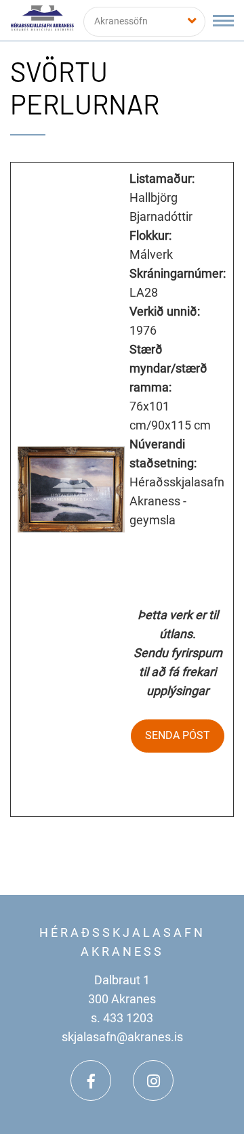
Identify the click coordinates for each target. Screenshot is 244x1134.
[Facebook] (90, 1080)
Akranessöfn (121, 21)
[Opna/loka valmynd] (223, 20)
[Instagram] (153, 1080)
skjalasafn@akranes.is (122, 1037)
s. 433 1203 (122, 1018)
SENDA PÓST (177, 735)
